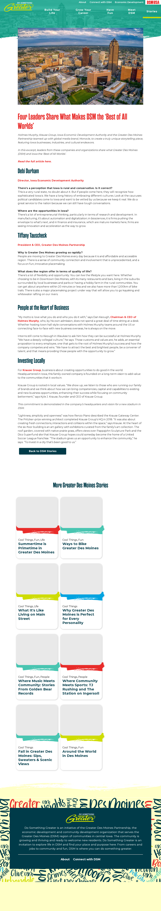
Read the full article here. (35, 161)
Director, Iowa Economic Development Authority (51, 180)
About (65, 859)
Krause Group (32, 370)
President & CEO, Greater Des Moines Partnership (52, 244)
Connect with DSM (86, 859)
